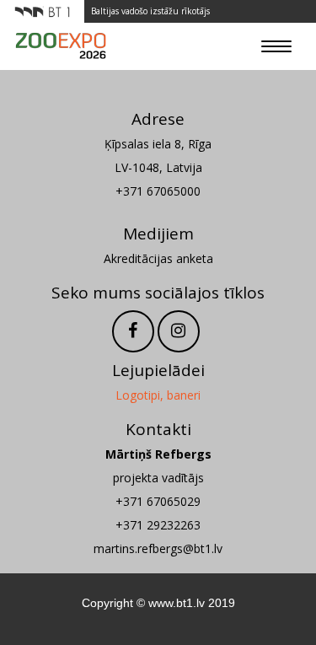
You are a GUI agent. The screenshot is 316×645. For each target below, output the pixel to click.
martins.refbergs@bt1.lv (158, 548)
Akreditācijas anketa (158, 258)
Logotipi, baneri (158, 395)
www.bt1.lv (176, 603)
